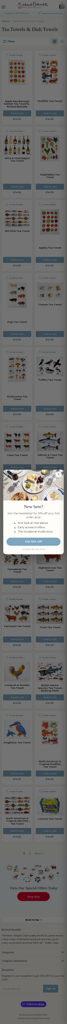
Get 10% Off (33, 541)
